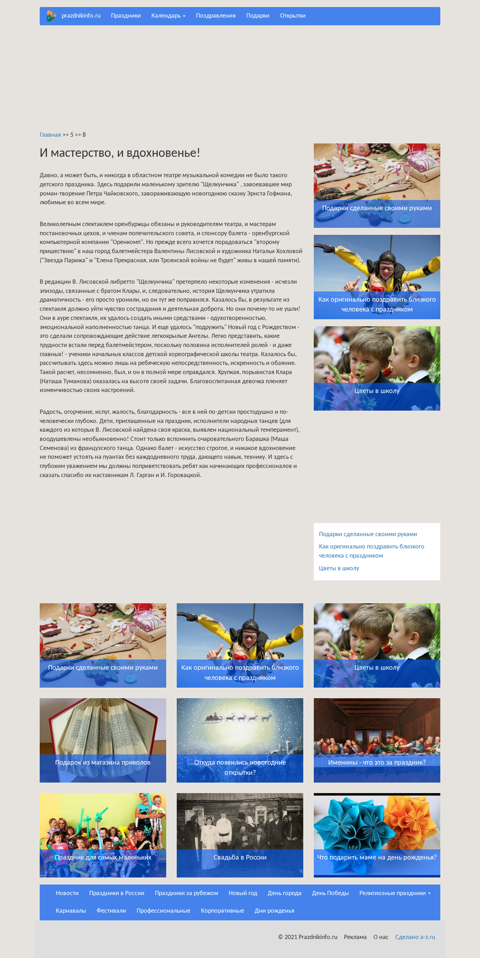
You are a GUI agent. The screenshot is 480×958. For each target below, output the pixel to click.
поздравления (216, 16)
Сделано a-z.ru (415, 937)
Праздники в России (116, 893)
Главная (50, 135)
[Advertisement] (240, 81)
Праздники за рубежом (186, 893)
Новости (67, 893)
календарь (166, 16)
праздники (126, 16)
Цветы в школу (339, 568)
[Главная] (53, 15)
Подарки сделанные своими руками (368, 534)
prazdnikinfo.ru (81, 16)
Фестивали (111, 911)
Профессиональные (163, 911)
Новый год (243, 893)
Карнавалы (71, 911)
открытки (293, 16)
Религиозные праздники (393, 893)
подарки (258, 16)
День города (284, 893)
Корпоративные (222, 911)
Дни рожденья (274, 911)
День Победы (330, 893)
